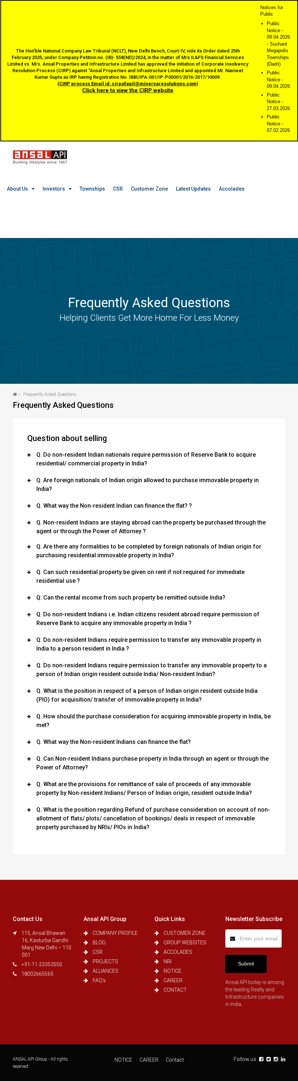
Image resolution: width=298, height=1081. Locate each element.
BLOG (99, 942)
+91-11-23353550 (41, 964)
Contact (175, 1060)
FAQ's (99, 980)
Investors (54, 189)
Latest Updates (193, 189)
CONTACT (175, 990)
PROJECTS (105, 961)
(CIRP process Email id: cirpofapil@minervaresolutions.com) (127, 83)
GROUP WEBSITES (185, 942)
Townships (92, 189)
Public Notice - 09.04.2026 (278, 79)
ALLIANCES (105, 971)
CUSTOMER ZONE (184, 933)
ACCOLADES (178, 952)
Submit (246, 964)
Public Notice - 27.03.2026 (278, 101)
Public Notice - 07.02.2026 (278, 123)
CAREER (173, 980)
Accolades (232, 189)
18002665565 (37, 974)
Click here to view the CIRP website (127, 90)
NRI (168, 961)
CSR (118, 189)
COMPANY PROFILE (115, 933)
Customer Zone (149, 189)
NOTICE (172, 971)
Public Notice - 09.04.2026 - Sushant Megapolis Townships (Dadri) (278, 44)
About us (17, 189)
